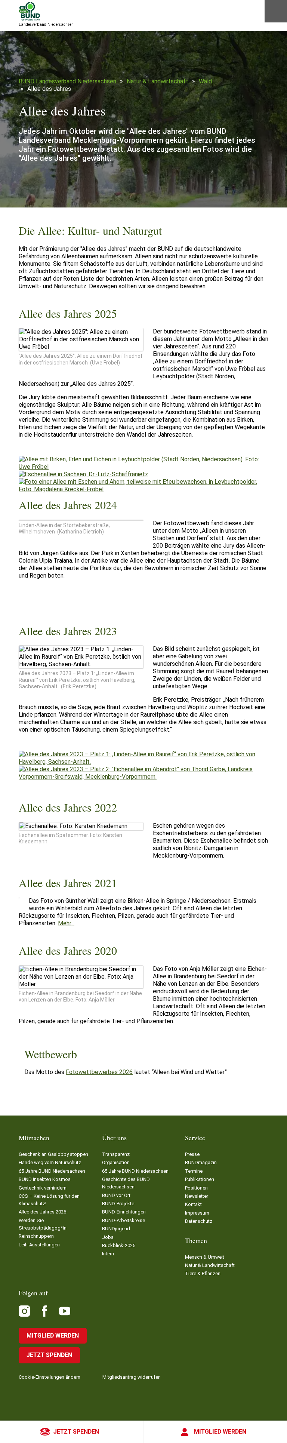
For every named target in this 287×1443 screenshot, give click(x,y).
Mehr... (66, 923)
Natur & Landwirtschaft (157, 81)
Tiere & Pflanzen (202, 1273)
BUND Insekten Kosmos (45, 1179)
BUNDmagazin (201, 1162)
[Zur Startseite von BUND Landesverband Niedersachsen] (29, 11)
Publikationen (199, 1179)
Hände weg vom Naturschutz (50, 1162)
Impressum (197, 1213)
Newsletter (196, 1196)
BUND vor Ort (116, 1195)
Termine (194, 1171)
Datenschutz (198, 1221)
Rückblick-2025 (118, 1245)
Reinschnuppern (36, 1236)
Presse (192, 1154)
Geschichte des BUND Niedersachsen (126, 1183)
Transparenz (116, 1154)
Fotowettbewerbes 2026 (99, 1072)
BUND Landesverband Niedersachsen (67, 81)
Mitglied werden (220, 1431)
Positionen (196, 1188)
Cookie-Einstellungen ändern (49, 1377)
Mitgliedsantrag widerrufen (131, 1377)
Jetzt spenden (76, 1431)
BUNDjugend (116, 1228)
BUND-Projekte (118, 1203)
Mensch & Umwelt (204, 1257)
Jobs (108, 1237)
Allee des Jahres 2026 (42, 1212)
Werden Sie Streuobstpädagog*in (43, 1224)
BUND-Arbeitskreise (123, 1220)
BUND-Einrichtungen (124, 1212)
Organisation (116, 1162)
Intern (108, 1253)
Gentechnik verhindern (43, 1188)
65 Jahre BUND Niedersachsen (52, 1171)
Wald (205, 81)
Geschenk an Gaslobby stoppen (53, 1154)
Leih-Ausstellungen (39, 1244)
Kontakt (193, 1204)
